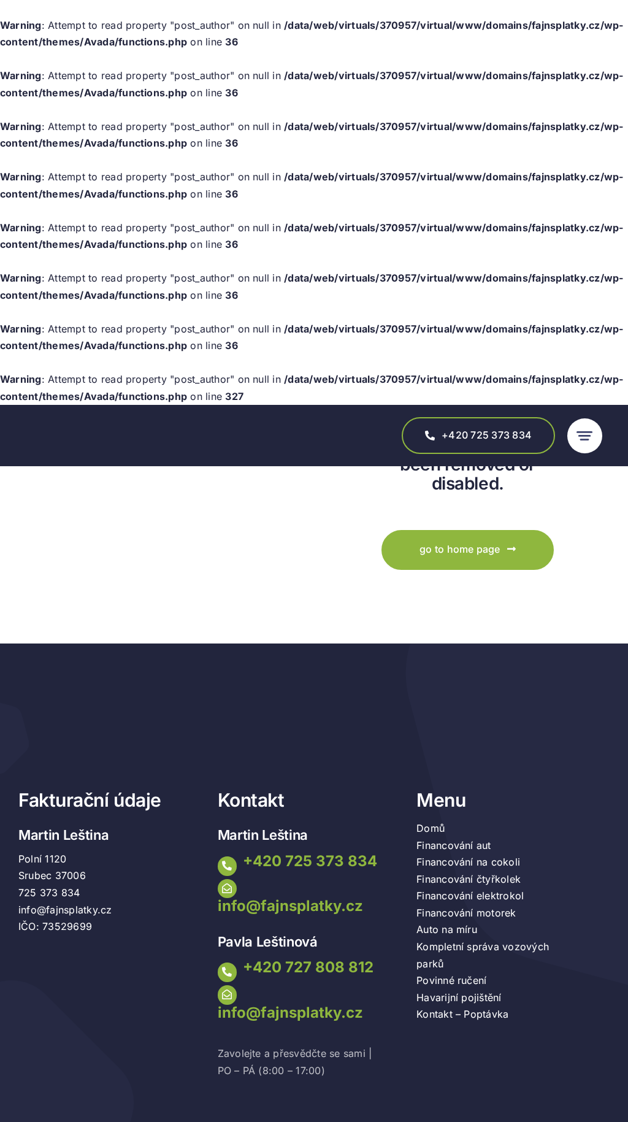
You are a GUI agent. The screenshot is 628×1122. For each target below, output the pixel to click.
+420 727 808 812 (308, 967)
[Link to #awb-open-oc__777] (584, 435)
